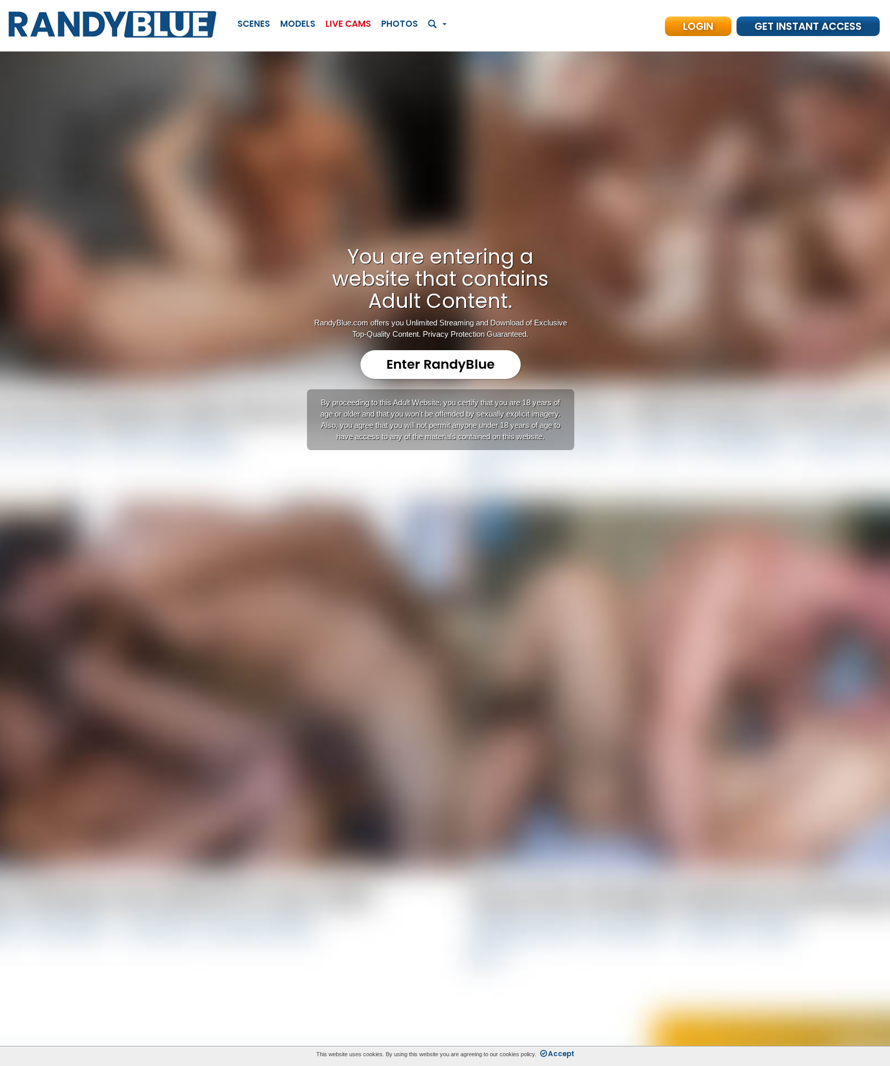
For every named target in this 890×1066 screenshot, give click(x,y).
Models (297, 24)
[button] (437, 24)
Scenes (253, 24)
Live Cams (348, 24)
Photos (399, 24)
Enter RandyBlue (440, 364)
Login (698, 26)
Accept (561, 1054)
